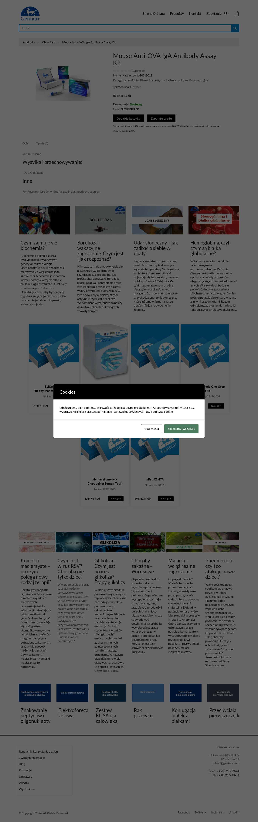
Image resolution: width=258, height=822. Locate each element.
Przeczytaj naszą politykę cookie (151, 411)
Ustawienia (151, 428)
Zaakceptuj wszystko (181, 428)
